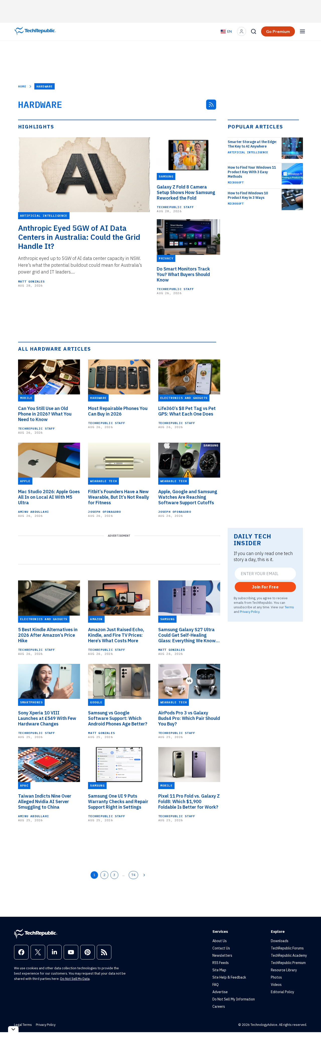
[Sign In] (241, 31)
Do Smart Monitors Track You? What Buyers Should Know (183, 274)
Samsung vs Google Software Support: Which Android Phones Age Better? (117, 718)
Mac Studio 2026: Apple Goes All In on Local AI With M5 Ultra (49, 497)
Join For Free (265, 586)
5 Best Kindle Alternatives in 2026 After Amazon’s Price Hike (47, 635)
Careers (218, 1006)
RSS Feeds (220, 962)
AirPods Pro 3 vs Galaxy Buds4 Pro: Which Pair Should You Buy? (189, 718)
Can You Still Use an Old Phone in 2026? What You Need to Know (44, 414)
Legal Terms (23, 1025)
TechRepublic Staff (175, 207)
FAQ (215, 984)
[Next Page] (144, 875)
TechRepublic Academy (289, 955)
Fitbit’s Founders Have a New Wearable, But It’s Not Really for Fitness (118, 497)
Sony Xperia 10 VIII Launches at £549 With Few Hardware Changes (47, 718)
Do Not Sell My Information (233, 999)
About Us (219, 941)
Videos (276, 984)
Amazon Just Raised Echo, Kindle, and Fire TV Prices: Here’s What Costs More (116, 635)
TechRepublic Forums (287, 948)
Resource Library (284, 970)
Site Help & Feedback (229, 977)
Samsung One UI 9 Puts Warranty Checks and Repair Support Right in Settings (118, 801)
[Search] (253, 31)
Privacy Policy (249, 612)
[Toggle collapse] (13, 1029)
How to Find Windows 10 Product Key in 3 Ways (248, 195)
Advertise (220, 992)
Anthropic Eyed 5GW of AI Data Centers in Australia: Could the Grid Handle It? (79, 237)
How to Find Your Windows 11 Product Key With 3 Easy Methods (252, 172)
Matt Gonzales (31, 281)
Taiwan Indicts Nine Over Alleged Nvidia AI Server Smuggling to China (44, 801)
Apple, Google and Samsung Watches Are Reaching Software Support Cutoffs (187, 497)
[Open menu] (302, 31)
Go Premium (278, 31)
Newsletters (222, 955)
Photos (276, 977)
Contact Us (221, 948)
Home (22, 86)
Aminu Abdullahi (33, 512)
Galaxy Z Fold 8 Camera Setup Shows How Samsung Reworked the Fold (186, 192)
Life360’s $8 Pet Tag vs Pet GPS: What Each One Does (187, 411)
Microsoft (236, 182)
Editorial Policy (282, 992)
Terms (289, 607)
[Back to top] (311, 1040)
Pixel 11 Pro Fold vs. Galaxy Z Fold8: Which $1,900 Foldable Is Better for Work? (189, 801)
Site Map (219, 970)
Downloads (279, 941)
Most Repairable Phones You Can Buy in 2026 (117, 411)
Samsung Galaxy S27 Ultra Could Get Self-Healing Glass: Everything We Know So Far (187, 635)
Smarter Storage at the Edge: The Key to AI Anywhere (252, 144)
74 (133, 875)
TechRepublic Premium (288, 962)
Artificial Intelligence (248, 152)
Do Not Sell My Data (75, 979)
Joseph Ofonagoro (104, 512)
